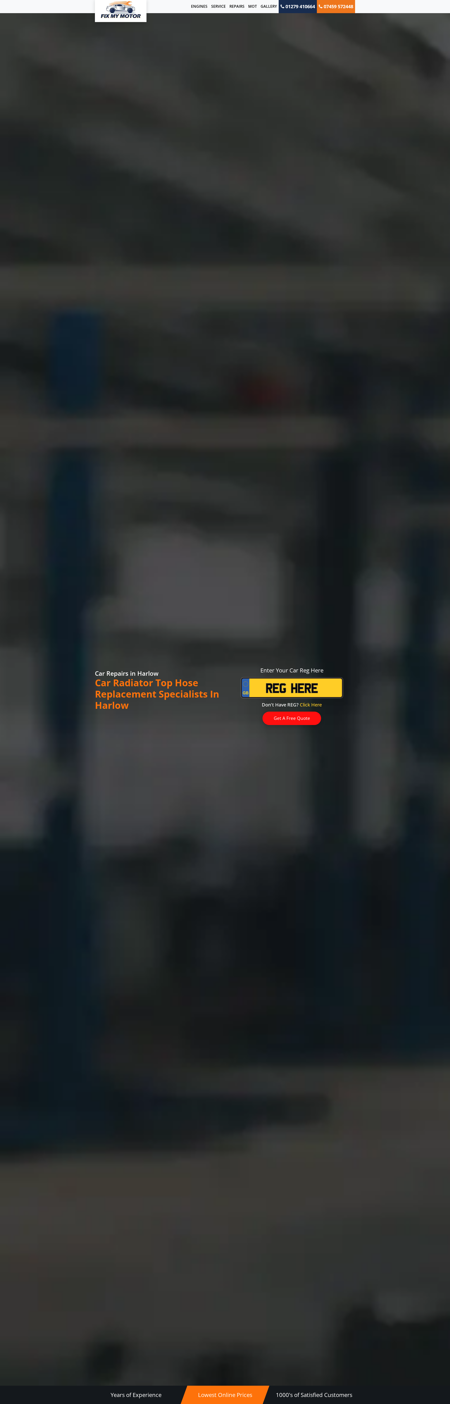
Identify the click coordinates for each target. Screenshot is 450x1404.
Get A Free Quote (292, 718)
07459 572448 (337, 6)
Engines (199, 6)
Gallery (269, 6)
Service (218, 6)
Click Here (311, 705)
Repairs (236, 6)
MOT (252, 6)
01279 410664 (299, 6)
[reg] (292, 691)
